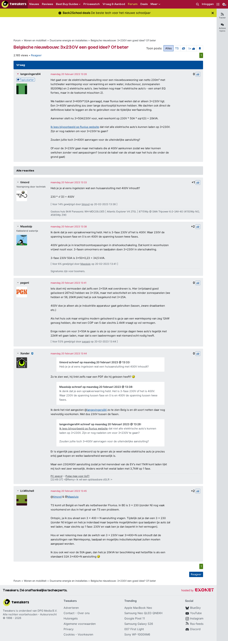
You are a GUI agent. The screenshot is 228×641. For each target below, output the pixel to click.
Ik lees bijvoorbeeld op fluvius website (75, 127)
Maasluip (26, 226)
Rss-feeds (196, 624)
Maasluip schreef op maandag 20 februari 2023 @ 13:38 (95, 387)
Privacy (69, 629)
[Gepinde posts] (200, 48)
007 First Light (134, 629)
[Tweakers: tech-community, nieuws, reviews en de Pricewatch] (14, 4)
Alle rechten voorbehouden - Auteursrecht (30, 614)
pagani (24, 282)
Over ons (83, 613)
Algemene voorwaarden (80, 624)
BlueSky (195, 607)
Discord (195, 629)
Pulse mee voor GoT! (77, 476)
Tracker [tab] (222, 17)
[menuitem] (197, 4)
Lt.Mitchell (27, 491)
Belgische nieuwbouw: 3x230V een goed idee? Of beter (123, 40)
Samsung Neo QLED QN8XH (143, 613)
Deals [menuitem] (144, 4)
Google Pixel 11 (134, 618)
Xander (25, 353)
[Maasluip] (21, 240)
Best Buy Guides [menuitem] (67, 4)
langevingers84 (30, 74)
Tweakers (9, 610)
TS (177, 48)
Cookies (69, 634)
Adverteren (71, 607)
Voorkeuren (85, 634)
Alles (168, 48)
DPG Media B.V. (47, 610)
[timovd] (21, 196)
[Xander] (21, 362)
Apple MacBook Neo (138, 607)
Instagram (196, 618)
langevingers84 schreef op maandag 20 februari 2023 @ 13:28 (100, 424)
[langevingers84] (21, 89)
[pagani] (21, 292)
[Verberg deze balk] (213, 13)
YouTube (196, 613)
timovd (24, 182)
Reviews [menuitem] (47, 4)
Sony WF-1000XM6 (137, 634)
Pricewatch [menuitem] (91, 4)
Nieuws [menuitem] (34, 4)
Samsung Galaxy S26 (138, 624)
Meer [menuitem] (154, 4)
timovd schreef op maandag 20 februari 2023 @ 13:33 (94, 362)
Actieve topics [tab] (222, 29)
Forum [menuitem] (133, 4)
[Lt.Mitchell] (21, 500)
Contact (69, 613)
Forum (17, 40)
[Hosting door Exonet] (197, 590)
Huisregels (71, 618)
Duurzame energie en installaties (68, 40)
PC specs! (56, 476)
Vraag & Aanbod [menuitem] (114, 4)
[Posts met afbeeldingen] (183, 48)
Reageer (36, 55)
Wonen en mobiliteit (35, 40)
